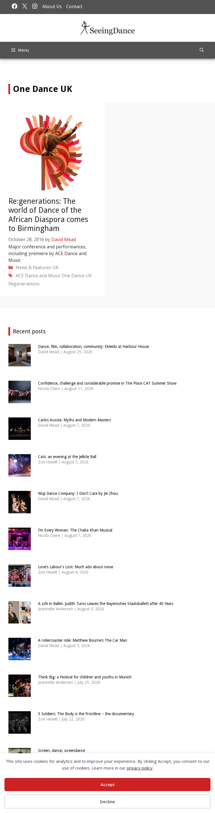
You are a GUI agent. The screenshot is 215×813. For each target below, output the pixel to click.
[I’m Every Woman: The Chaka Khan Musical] (19, 546)
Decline (107, 801)
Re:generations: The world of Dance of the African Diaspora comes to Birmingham (48, 215)
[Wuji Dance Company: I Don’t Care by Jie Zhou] (19, 509)
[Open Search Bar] (201, 50)
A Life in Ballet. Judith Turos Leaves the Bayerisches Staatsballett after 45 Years (105, 603)
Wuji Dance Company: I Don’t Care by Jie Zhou (78, 493)
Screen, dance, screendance (61, 750)
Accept (108, 784)
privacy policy (140, 768)
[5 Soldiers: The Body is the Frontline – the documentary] (19, 730)
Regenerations (23, 284)
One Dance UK (77, 275)
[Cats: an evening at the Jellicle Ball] (19, 473)
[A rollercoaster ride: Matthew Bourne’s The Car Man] (19, 656)
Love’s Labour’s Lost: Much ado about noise (75, 567)
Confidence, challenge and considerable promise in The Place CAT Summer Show (107, 383)
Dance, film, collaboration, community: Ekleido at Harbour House (93, 346)
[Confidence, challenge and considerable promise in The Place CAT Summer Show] (19, 399)
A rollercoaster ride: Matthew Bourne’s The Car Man (82, 640)
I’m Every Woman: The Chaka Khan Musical (75, 530)
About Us (52, 6)
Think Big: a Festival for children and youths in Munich (85, 677)
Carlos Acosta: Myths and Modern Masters (74, 420)
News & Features (33, 267)
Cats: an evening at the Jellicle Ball (67, 456)
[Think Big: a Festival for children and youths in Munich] (19, 693)
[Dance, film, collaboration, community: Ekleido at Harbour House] (19, 362)
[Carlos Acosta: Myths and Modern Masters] (19, 436)
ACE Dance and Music (38, 275)
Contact (74, 6)
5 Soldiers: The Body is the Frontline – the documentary (86, 714)
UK (55, 267)
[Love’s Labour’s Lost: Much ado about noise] (19, 583)
